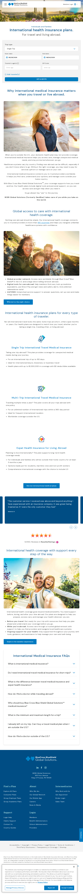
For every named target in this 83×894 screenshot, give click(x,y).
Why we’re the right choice (18, 302)
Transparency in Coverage (47, 847)
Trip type (8, 44)
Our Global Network (37, 795)
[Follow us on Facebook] (41, 767)
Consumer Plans (10, 795)
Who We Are (34, 791)
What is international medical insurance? (28, 663)
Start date (16, 54)
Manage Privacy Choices (15, 888)
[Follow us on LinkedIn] (37, 767)
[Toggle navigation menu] (5, 4)
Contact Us (8, 824)
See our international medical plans (41, 486)
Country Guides (10, 828)
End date (54, 54)
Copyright (26, 845)
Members (33, 817)
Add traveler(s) (13, 74)
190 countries (43, 223)
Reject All (51, 888)
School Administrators (38, 824)
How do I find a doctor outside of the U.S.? (29, 736)
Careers (33, 802)
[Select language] (76, 4)
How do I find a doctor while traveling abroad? (31, 693)
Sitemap (63, 847)
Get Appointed (61, 795)
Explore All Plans (10, 791)
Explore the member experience (20, 642)
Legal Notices (50, 845)
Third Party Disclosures (26, 847)
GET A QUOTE (41, 79)
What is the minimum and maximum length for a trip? (34, 715)
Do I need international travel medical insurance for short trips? (39, 672)
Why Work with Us (63, 791)
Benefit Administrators (39, 821)
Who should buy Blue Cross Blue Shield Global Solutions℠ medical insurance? (36, 704)
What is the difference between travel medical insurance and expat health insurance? (38, 683)
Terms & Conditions (65, 845)
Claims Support (10, 821)
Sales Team (60, 802)
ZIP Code (45, 63)
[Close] (74, 866)
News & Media (35, 805)
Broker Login (60, 798)
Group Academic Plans (13, 802)
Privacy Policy (37, 845)
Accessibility (15, 845)
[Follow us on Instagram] (45, 767)
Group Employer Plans (12, 798)
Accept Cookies (67, 888)
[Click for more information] (18, 63)
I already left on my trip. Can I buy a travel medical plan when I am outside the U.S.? (38, 726)
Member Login (68, 4)
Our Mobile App (36, 798)
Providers (33, 828)
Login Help (8, 817)
